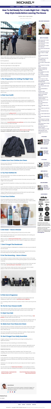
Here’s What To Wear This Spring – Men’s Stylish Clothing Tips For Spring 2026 (46, 164)
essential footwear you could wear (15, 122)
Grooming (33, 6)
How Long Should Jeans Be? (43, 51)
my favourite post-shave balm (14, 264)
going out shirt (12, 113)
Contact (23, 404)
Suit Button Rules (41, 91)
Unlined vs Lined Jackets (43, 92)
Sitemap (28, 407)
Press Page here (41, 232)
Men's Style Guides (28, 16)
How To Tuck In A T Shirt (43, 78)
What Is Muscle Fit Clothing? (43, 119)
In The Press (28, 404)
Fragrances (25, 6)
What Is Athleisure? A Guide (43, 128)
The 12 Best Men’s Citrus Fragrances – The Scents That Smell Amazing (46, 187)
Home (1, 401)
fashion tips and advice (17, 366)
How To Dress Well (42, 60)
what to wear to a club (25, 129)
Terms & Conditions (35, 407)
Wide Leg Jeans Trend (42, 130)
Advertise (34, 404)
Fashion (12, 6)
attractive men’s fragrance (23, 299)
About (39, 6)
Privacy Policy (42, 407)
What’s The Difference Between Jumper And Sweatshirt (42, 69)
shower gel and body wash (15, 238)
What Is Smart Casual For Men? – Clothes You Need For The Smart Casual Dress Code (46, 142)
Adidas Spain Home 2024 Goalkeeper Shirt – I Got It (46, 152)
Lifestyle (18, 6)
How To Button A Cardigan (43, 74)
